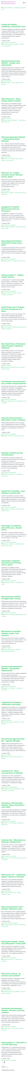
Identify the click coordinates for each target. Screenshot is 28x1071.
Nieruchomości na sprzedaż (8, 42)
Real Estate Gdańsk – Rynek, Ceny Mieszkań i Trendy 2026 (13, 943)
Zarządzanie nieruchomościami (9, 787)
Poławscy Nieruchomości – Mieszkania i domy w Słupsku (13, 419)
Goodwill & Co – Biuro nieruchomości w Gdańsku (12, 772)
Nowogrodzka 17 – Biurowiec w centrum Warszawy (14, 1043)
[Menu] (24, 2)
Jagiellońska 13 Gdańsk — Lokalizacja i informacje (12, 703)
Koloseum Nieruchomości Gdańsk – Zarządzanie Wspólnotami (11, 668)
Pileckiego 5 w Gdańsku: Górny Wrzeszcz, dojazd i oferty (11, 528)
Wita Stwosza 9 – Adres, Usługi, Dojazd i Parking (11, 100)
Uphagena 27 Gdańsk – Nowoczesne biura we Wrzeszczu (10, 209)
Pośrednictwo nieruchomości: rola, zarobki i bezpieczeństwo (13, 382)
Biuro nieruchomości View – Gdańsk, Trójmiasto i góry (12, 908)
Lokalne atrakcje (5, 191)
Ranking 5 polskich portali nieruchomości (12, 454)
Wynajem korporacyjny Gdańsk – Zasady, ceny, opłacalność (10, 63)
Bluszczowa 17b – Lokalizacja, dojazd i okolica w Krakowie (13, 876)
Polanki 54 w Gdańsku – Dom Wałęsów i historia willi (13, 492)
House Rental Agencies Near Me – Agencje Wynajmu (13, 740)
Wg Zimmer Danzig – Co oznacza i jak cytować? (11, 975)
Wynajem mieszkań (6, 80)
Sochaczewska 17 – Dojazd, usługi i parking (12, 276)
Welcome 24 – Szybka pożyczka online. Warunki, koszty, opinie (12, 175)
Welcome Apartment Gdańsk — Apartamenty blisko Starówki (13, 139)
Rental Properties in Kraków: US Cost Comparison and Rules (13, 309)
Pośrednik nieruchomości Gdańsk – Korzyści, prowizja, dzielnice (13, 1010)
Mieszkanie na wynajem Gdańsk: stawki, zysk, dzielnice (11, 633)
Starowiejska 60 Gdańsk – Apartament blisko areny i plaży (12, 243)
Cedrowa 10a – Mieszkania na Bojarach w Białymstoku (13, 841)
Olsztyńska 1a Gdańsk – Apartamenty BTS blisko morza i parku (11, 563)
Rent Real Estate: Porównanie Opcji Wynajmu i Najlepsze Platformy (13, 346)
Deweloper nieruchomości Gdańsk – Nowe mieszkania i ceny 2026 (13, 805)
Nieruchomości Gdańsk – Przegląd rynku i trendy (11, 598)
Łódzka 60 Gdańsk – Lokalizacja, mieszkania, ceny (13, 26)
